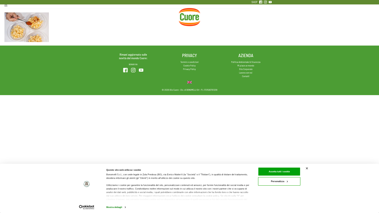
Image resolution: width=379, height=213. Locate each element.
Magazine (213, 14)
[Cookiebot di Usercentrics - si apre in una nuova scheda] (87, 207)
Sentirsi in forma (260, 14)
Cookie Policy (189, 65)
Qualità (236, 14)
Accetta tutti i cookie (279, 171)
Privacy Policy (189, 69)
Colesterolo (142, 14)
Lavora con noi (245, 72)
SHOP (254, 2)
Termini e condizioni (189, 61)
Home (189, 11)
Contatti (245, 76)
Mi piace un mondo (245, 65)
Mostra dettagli (114, 207)
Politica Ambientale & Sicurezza (245, 61)
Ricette (166, 14)
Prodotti (119, 14)
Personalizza (277, 181)
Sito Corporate (246, 69)
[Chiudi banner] (307, 168)
